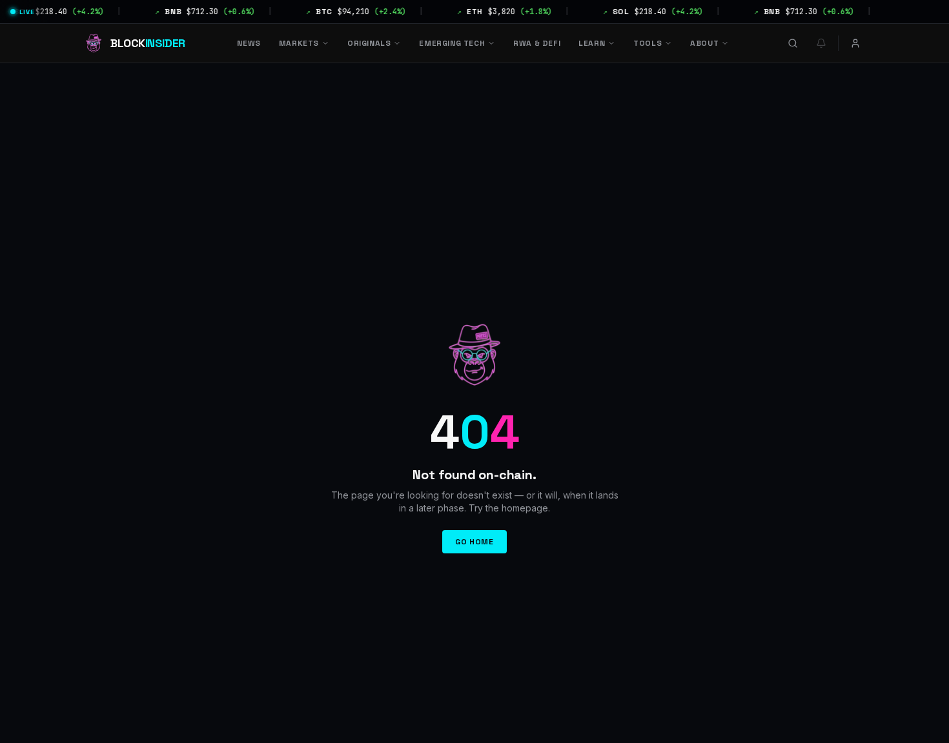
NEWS (248, 43)
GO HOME (474, 542)
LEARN (591, 43)
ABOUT (704, 43)
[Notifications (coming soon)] (821, 43)
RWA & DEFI (536, 43)
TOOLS (647, 43)
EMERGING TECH (452, 43)
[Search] (792, 43)
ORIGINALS (369, 43)
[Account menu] (855, 43)
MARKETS (299, 43)
